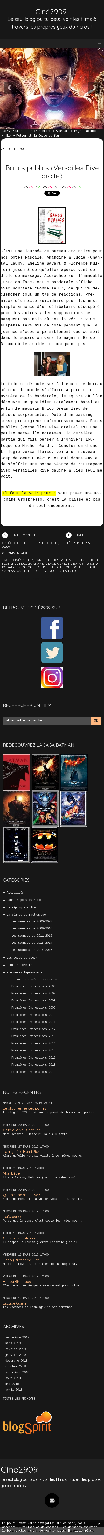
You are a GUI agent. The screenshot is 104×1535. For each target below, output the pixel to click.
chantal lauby (45, 563)
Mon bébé (11, 1173)
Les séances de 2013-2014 (31, 943)
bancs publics (47, 560)
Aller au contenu (21, 9)
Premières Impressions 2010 (33, 1015)
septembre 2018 (17, 1372)
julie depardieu (63, 571)
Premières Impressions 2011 (33, 1022)
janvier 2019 (15, 1355)
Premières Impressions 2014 (33, 1043)
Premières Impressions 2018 (33, 1065)
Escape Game (15, 1303)
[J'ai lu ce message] (99, 1523)
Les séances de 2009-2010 (31, 928)
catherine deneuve (32, 571)
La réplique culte (21, 907)
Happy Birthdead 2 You (22, 1260)
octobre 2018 (15, 1366)
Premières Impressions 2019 (33, 1072)
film (29, 560)
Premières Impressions (24, 972)
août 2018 (13, 1378)
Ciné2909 (51, 11)
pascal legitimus (36, 567)
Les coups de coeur (22, 958)
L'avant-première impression (34, 979)
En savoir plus (80, 1531)
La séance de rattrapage (26, 915)
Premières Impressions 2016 (33, 1058)
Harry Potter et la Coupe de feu (32, 136)
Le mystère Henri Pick (21, 1151)
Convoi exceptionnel (20, 1238)
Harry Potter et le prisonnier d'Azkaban (35, 131)
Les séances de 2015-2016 (31, 950)
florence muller (16, 563)
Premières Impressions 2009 (33, 1007)
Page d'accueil (86, 131)
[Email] (52, 1500)
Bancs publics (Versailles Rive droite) (52, 171)
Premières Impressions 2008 (33, 1000)
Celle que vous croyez (21, 1130)
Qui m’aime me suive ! (21, 1195)
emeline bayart (72, 563)
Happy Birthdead (17, 1281)
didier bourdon (66, 567)
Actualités (15, 893)
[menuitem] (37, 131)
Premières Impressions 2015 (33, 1050)
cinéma (19, 560)
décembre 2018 (16, 1361)
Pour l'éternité (19, 965)
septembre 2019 (17, 1337)
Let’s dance (12, 1216)
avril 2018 (13, 1390)
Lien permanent (22, 535)
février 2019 (15, 1349)
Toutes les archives (19, 1399)
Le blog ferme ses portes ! (25, 1108)
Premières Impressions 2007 (33, 993)
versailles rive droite (80, 560)
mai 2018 (12, 1384)
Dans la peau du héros (24, 900)
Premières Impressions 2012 (33, 1029)
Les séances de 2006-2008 (31, 921)
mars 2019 (13, 1343)
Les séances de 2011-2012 (31, 936)
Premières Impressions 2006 (33, 986)
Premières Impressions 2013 (33, 1036)
